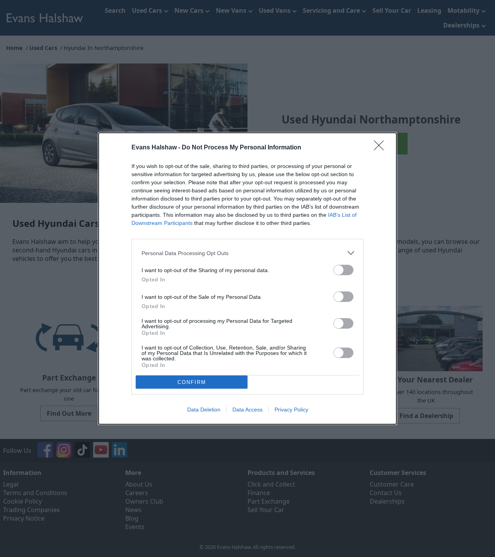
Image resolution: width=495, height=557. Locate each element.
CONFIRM (192, 382)
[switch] (343, 270)
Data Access (247, 409)
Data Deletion (203, 409)
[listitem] (247, 253)
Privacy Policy (291, 409)
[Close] (381, 148)
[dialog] (247, 278)
